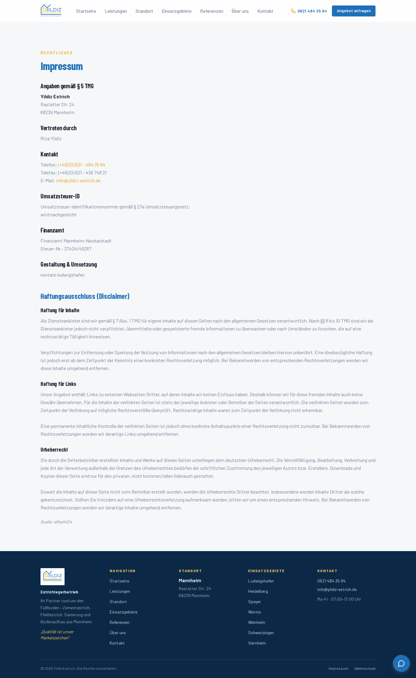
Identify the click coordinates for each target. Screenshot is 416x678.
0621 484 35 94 (312, 10)
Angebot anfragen (354, 10)
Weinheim (256, 622)
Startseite (86, 11)
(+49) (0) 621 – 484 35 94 (81, 164)
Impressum (338, 668)
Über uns (240, 11)
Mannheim (190, 580)
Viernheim (257, 642)
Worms (254, 611)
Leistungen (116, 11)
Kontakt (265, 11)
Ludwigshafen (261, 580)
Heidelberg (258, 591)
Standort (144, 11)
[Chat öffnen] (401, 663)
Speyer (254, 601)
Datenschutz (364, 668)
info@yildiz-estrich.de (78, 180)
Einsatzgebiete (177, 11)
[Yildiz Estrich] (51, 11)
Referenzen (211, 11)
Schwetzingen (261, 632)
